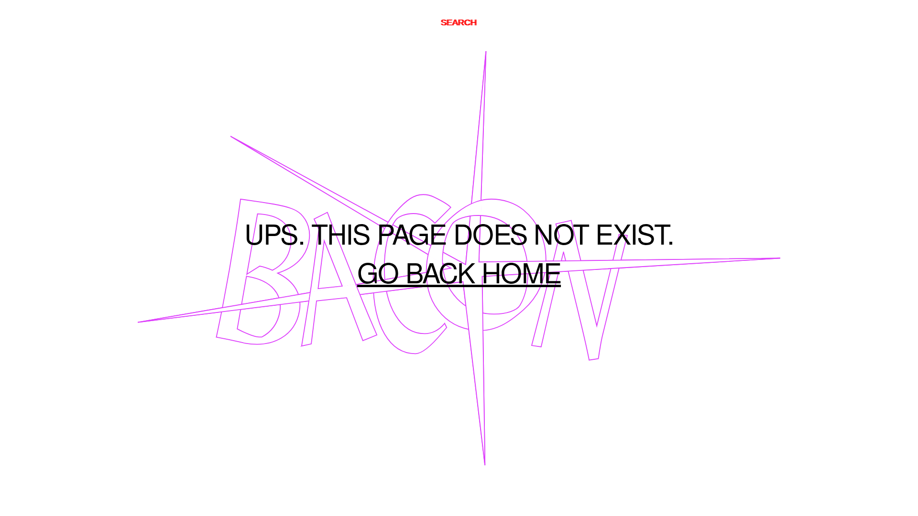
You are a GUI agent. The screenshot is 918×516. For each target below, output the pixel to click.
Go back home (459, 277)
